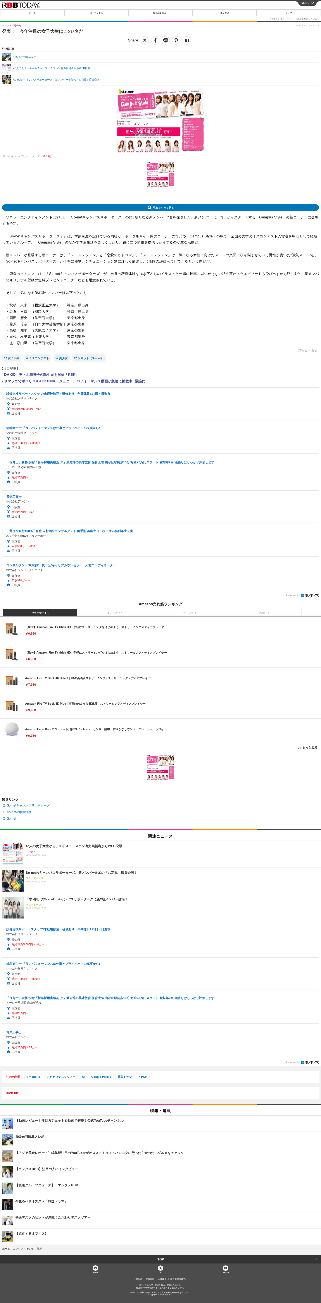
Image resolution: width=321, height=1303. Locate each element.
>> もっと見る (308, 747)
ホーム (32, 13)
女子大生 (13, 358)
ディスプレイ (190, 612)
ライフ (288, 13)
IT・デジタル (96, 13)
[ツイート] (145, 40)
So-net (11, 818)
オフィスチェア (115, 612)
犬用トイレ (264, 612)
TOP (160, 1259)
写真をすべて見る (163, 207)
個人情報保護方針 (179, 1279)
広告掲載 (150, 1279)
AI (83, 1077)
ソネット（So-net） (91, 358)
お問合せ (137, 1279)
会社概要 (162, 1279)
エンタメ (224, 13)
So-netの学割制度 (19, 812)
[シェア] (155, 40)
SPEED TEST (160, 13)
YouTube (226, 1272)
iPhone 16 (33, 1077)
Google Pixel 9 (101, 1077)
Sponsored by (292, 595)
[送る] (166, 40)
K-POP (142, 1077)
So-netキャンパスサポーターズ (28, 805)
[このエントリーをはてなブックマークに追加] (187, 40)
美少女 (63, 358)
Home (95, 1272)
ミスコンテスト (39, 358)
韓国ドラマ (125, 1077)
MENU (305, 3)
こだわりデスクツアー (61, 1077)
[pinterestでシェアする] (176, 40)
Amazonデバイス (40, 612)
